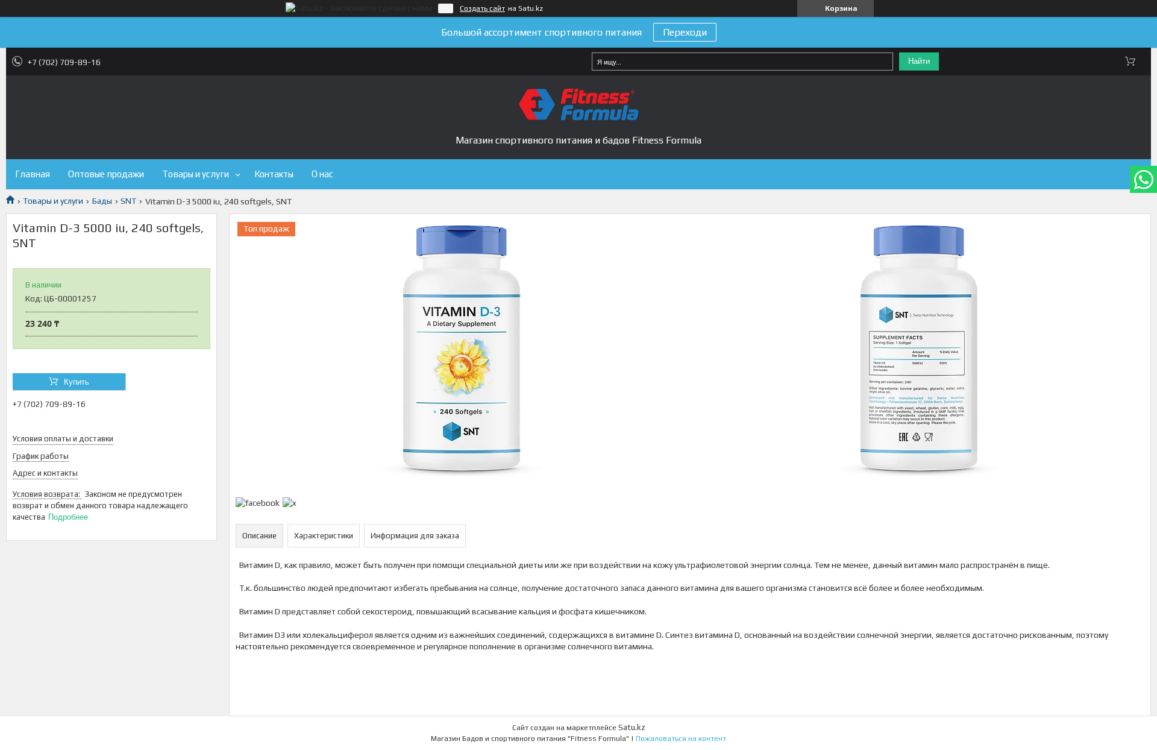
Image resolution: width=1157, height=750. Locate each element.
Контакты (273, 174)
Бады (102, 201)
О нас (322, 174)
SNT (128, 201)
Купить (76, 381)
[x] (289, 503)
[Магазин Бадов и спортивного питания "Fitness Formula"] (578, 104)
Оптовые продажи (106, 174)
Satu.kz (631, 727)
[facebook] (258, 503)
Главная (32, 174)
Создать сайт (482, 8)
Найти (919, 61)
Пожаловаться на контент (681, 738)
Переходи (685, 32)
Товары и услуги (195, 174)
